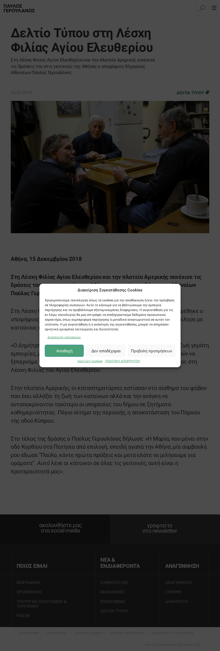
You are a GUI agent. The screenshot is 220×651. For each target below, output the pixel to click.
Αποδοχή (64, 350)
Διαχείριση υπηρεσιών (64, 337)
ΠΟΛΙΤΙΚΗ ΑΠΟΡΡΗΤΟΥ (122, 361)
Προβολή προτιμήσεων (151, 350)
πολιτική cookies (90, 361)
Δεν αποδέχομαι (105, 350)
